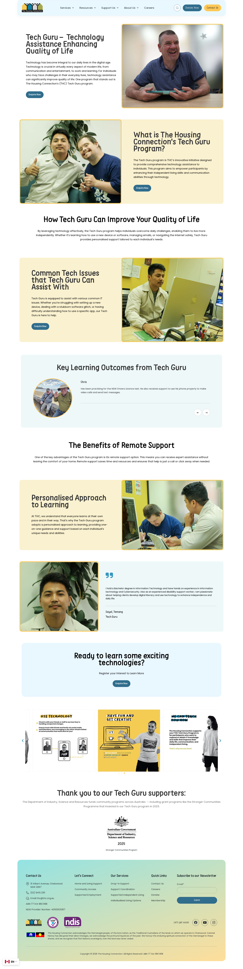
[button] (67, 7)
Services (65, 8)
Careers (149, 8)
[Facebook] (195, 922)
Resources (86, 8)
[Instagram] (213, 922)
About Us (129, 8)
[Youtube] (204, 922)
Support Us (108, 8)
